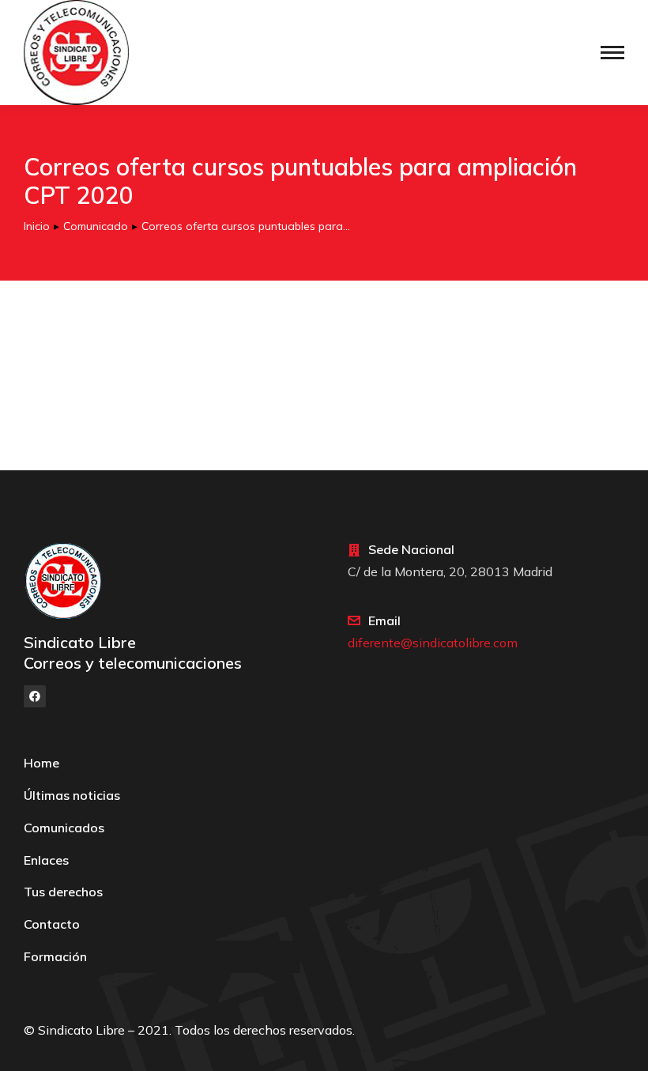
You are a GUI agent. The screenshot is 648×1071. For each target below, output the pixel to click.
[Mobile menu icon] (612, 52)
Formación (55, 956)
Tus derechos (63, 891)
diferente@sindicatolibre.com (433, 643)
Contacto (52, 924)
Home (41, 763)
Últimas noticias (72, 795)
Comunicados (64, 827)
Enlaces (46, 860)
